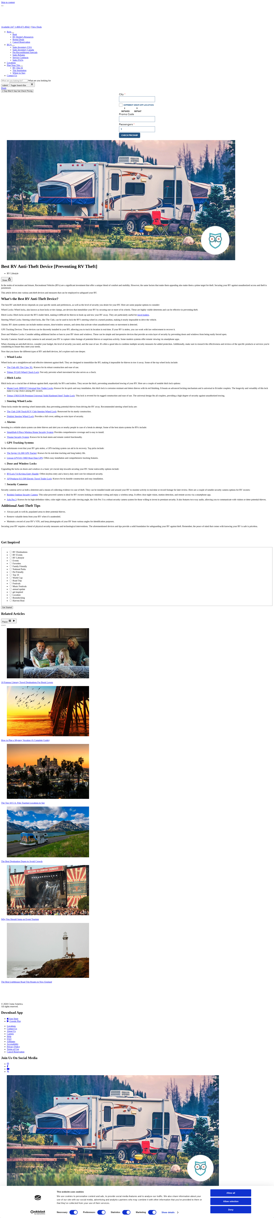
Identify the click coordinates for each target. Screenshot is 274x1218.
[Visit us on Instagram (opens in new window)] (8, 1064)
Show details (168, 1212)
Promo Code (126, 114)
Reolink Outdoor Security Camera (22, 494)
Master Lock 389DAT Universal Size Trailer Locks (30, 388)
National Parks (19, 569)
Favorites (17, 563)
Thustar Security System (18, 437)
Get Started (7, 607)
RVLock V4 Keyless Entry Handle (23, 474)
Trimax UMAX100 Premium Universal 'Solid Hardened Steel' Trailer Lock (41, 395)
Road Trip (17, 580)
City (121, 94)
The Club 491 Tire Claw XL (20, 367)
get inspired (18, 592)
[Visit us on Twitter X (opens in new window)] (8, 1071)
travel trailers (143, 315)
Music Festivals (20, 586)
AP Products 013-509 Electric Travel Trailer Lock (29, 478)
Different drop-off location (139, 105)
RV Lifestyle (18, 558)
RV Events (17, 555)
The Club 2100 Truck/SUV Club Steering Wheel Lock (31, 411)
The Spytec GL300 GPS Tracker (22, 453)
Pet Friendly (18, 572)
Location (17, 595)
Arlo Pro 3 (11, 499)
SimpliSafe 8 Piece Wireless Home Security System (30, 432)
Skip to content (8, 2)
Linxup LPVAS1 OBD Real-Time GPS (25, 458)
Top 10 (16, 575)
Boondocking (19, 598)
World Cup (18, 578)
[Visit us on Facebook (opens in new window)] (7, 1066)
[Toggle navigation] (2, 5)
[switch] (101, 1212)
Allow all (230, 1193)
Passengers (126, 124)
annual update (19, 589)
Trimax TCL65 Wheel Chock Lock (23, 372)
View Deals (36, 27)
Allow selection (230, 1201)
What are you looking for (39, 80)
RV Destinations (20, 552)
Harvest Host (18, 600)
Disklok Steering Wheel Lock (20, 416)
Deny (230, 1209)
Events (16, 560)
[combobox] (137, 99)
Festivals (16, 583)
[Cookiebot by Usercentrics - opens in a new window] (37, 1212)
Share (6, 279)
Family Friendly (20, 566)
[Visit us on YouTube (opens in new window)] (8, 1069)
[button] (13, 32)
